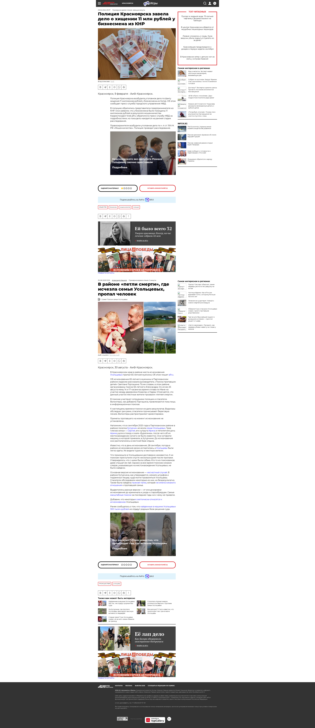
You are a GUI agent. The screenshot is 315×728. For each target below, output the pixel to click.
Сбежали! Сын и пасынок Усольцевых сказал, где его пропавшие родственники (202, 311)
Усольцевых (116, 375)
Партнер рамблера (136, 719)
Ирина (151, 431)
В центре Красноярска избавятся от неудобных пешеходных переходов (197, 28)
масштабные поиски (121, 495)
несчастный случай (157, 472)
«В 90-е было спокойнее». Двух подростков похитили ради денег (201, 97)
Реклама (128, 685)
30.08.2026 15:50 (104, 280)
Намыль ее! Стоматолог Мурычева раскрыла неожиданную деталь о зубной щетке (201, 106)
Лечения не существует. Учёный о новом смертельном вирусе (201, 302)
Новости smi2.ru (106, 273)
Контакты (119, 685)
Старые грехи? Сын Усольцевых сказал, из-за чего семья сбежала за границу (121, 619)
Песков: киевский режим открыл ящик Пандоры (200, 144)
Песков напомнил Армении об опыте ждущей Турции (202, 135)
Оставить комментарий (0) (157, 188)
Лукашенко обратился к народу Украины (200, 160)
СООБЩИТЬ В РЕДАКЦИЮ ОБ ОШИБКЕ (161, 685)
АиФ (112, 81)
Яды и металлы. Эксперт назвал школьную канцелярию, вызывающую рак (200, 73)
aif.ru (170, 375)
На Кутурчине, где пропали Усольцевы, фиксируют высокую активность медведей (121, 611)
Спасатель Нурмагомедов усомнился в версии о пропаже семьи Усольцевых (159, 603)
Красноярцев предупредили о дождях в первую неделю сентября (197, 48)
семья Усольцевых (155, 428)
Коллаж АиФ (114, 355)
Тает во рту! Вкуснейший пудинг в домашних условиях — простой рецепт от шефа (201, 319)
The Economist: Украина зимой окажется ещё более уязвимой (199, 127)
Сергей (131, 431)
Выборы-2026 (140, 685)
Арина (113, 433)
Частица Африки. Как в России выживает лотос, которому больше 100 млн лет (201, 294)
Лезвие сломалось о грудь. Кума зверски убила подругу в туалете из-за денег (197, 38)
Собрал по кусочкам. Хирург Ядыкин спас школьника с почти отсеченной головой (202, 81)
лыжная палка (139, 483)
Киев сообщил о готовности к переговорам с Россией (199, 152)
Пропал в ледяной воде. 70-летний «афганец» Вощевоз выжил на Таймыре (197, 18)
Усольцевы (161, 448)
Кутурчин (132, 428)
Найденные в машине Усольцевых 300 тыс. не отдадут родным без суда (122, 603)
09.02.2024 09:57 (104, 10)
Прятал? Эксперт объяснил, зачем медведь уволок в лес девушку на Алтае (201, 286)
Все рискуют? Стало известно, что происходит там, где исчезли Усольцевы (139, 542)
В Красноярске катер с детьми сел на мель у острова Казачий (197, 58)
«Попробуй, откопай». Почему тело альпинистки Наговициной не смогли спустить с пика (201, 114)
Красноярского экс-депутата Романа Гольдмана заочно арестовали (137, 161)
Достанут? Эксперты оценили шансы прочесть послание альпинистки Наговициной (202, 90)
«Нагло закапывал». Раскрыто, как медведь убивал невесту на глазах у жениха (202, 327)
